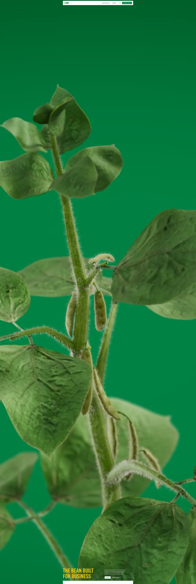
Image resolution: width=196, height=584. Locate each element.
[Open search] (120, 3)
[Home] (66, 3)
